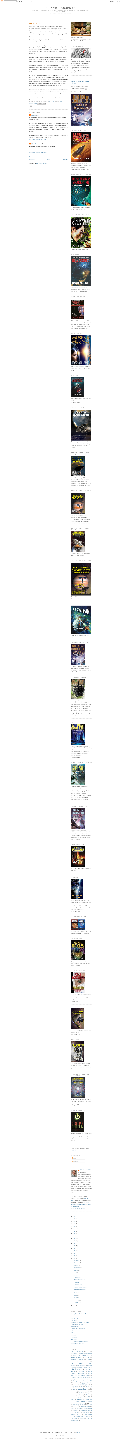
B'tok (79, 1355)
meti (91, 1386)
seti (91, 1404)
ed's (89, 1367)
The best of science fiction (80, 1287)
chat (89, 1359)
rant (61, 101)
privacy (80, 1395)
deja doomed (80, 1365)
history (75, 1381)
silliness (79, 1408)
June (75, 1275)
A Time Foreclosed (75, 1351)
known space (84, 1385)
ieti (80, 1381)
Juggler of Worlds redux (80, 1289)
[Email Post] (30, 105)
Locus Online (74, 1320)
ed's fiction (75, 1369)
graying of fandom (77, 1379)
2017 (74, 1238)
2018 (74, 1236)
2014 (74, 1246)
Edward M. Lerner (35, 144)
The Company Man (78, 1416)
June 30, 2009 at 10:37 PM (38, 152)
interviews (76, 1383)
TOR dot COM (74, 1318)
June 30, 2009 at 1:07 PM (37, 139)
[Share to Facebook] (44, 104)
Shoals (72, 1408)
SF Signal (73, 1335)
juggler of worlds (87, 1383)
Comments (76, 1161)
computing (73, 1361)
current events (77, 1363)
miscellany (82, 1388)
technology (33, 103)
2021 (74, 1228)
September (77, 1267)
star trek (77, 1412)
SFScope (73, 1333)
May (75, 1292)
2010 (74, 1256)
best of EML (86, 1355)
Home (48, 159)
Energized (81, 1371)
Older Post (65, 159)
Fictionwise (74, 1337)
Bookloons (74, 1339)
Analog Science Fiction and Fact (79, 1314)
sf (74, 1406)
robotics (79, 1399)
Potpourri (76, 1282)
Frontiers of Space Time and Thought (79, 1377)
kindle (75, 1384)
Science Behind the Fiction (84, 1401)
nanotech (73, 1393)
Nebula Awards (75, 1326)
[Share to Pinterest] (45, 104)
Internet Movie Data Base (77, 1343)
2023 (74, 1224)
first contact (81, 1373)
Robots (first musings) (79, 1279)
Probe (87, 1395)
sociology (75, 1410)
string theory (86, 1412)
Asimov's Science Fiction (77, 1316)
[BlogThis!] (40, 104)
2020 (74, 1231)
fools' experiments (83, 1375)
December (77, 1260)
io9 (72, 1331)
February (76, 1300)
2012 (74, 1251)
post (79, 1432)
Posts (74, 1158)
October (76, 1265)
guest (85, 1379)
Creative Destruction (84, 1361)
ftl (91, 1377)
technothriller (88, 1414)
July (75, 1272)
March (76, 1297)
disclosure (80, 1367)
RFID (72, 1399)
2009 (74, 1258)
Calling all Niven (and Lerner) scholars (80, 82)
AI (82, 1352)
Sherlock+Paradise (85, 1406)
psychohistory (73, 1396)
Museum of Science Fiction (78, 1328)
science (89, 1399)
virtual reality (74, 1418)
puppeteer (80, 1397)
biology (87, 1357)
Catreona (33, 115)
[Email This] (38, 104)
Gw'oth (90, 1379)
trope (86, 1416)
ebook (85, 1367)
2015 (74, 1243)
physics (80, 1393)
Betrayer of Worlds (76, 1357)
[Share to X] (42, 104)
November (77, 1263)
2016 (74, 1241)
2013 (74, 1248)
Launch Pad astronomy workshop (79, 1341)
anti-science (74, 1353)
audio (74, 1355)
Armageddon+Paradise (86, 1353)
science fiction (79, 1403)
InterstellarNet (87, 1381)
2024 (74, 1221)
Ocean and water (78, 1284)
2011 (74, 1253)
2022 (74, 1226)
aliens (87, 1352)
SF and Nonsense (60, 8)
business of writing (77, 1359)
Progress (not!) (77, 1277)
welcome (82, 1418)
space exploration (86, 1410)
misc (74, 1389)
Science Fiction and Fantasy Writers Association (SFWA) (80, 1323)
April (75, 1295)
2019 (74, 1233)
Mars (87, 1386)
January (76, 1302)
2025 (74, 1219)
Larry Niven (74, 1387)
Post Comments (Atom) (42, 163)
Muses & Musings (84, 1391)
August (76, 1270)
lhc (82, 1387)
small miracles (88, 1408)
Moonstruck (73, 1391)
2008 (74, 1305)
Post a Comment (33, 157)
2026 (74, 1216)
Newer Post (32, 159)
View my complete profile (79, 1208)
